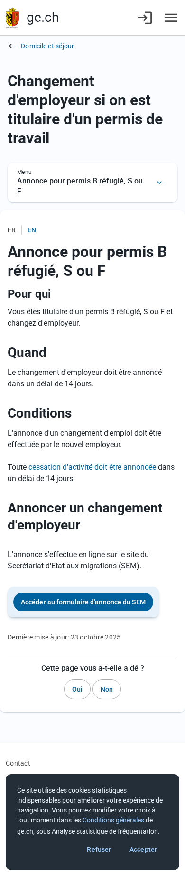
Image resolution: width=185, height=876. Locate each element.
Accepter (143, 849)
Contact (18, 763)
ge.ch (43, 17)
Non (107, 689)
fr (12, 230)
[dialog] (92, 822)
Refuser (99, 849)
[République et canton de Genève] (12, 17)
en (32, 230)
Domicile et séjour (47, 46)
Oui (77, 689)
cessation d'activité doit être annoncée (92, 467)
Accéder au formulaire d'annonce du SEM (83, 602)
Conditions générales (113, 820)
